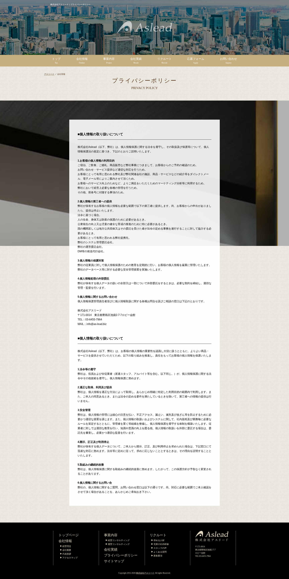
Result (136, 60)
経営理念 (66, 546)
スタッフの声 (160, 548)
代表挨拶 (66, 554)
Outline (82, 60)
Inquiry (228, 60)
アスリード (49, 74)
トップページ (69, 535)
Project (109, 60)
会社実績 (110, 549)
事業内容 (110, 535)
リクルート (158, 535)
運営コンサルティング (119, 544)
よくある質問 (160, 552)
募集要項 (158, 555)
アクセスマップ (70, 557)
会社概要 (66, 550)
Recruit (164, 60)
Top (56, 60)
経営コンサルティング (119, 540)
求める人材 (159, 540)
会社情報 (65, 541)
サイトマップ (114, 561)
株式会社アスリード (145, 573)
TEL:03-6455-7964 (203, 556)
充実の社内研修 (161, 544)
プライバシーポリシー (120, 555)
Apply (195, 60)
